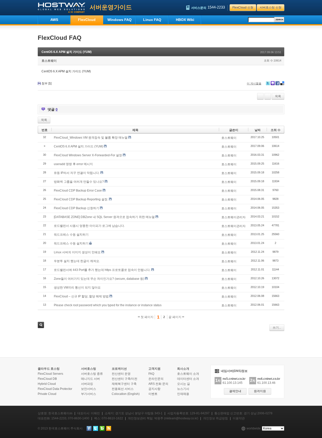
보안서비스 (88, 389)
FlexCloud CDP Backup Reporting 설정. (81, 199)
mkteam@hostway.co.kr (181, 418)
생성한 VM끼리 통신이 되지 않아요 (77, 287)
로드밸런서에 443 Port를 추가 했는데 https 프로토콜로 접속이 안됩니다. (102, 270)
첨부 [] (47, 83)
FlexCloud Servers (50, 374)
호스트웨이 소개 (188, 374)
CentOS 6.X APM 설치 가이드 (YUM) (67, 52)
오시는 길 (183, 384)
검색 (41, 325)
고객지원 (154, 368)
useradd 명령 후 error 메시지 (73, 164)
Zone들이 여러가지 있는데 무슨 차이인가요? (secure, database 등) (99, 278)
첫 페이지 (146, 317)
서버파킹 (87, 384)
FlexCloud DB (47, 379)
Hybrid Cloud (47, 384)
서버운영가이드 (111, 7)
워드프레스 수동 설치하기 (71, 234)
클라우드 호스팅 (49, 368)
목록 (278, 96)
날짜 (258, 130)
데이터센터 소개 (188, 379)
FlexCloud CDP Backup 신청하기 (76, 208)
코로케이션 (119, 368)
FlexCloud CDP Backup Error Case (78, 190)
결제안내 (235, 391)
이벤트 (152, 394)
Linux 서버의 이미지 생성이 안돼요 (77, 252)
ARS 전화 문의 (158, 384)
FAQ (151, 374)
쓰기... (277, 327)
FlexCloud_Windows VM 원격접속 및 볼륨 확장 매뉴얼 (91, 137)
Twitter (268, 83)
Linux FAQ (152, 20)
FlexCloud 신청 (242, 7)
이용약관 (239, 418)
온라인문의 (156, 379)
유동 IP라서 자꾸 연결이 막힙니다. (77, 173)
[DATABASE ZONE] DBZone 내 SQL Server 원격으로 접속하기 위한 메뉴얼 (104, 217)
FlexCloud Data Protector (55, 389)
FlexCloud (87, 20)
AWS (54, 20)
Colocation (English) (126, 394)
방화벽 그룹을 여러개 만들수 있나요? (79, 181)
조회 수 (275, 130)
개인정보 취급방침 (215, 418)
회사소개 (183, 368)
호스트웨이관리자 (233, 217)
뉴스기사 (183, 389)
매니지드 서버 (90, 379)
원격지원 (260, 391)
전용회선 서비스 (123, 389)
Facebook (277, 83)
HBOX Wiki (185, 20)
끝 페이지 (175, 317)
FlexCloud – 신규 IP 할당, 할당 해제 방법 (81, 296)
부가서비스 (88, 394)
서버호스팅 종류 (92, 374)
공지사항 (154, 389)
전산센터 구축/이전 (124, 379)
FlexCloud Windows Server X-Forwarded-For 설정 (88, 155)
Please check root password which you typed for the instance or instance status (108, 305)
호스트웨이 (49, 60)
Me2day (273, 83)
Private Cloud (47, 394)
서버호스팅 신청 (270, 7)
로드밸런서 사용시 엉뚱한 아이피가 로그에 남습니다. (89, 226)
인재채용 (183, 394)
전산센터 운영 (121, 374)
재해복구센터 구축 (124, 384)
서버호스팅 (88, 368)
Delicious (282, 83)
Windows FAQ (119, 20)
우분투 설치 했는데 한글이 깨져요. (77, 261)
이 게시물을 (254, 83)
